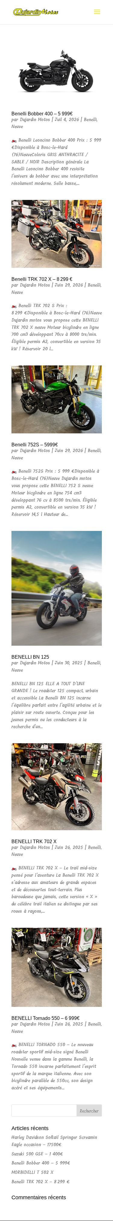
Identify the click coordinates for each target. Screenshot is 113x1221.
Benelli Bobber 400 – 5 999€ (42, 113)
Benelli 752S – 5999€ (34, 444)
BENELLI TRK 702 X (34, 841)
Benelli (90, 119)
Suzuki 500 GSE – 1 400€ (37, 1154)
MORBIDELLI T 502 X (32, 1172)
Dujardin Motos (35, 119)
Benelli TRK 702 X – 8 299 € (41, 279)
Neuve (17, 126)
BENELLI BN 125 (30, 657)
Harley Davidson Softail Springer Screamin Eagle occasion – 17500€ (54, 1141)
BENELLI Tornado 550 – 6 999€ (45, 1018)
